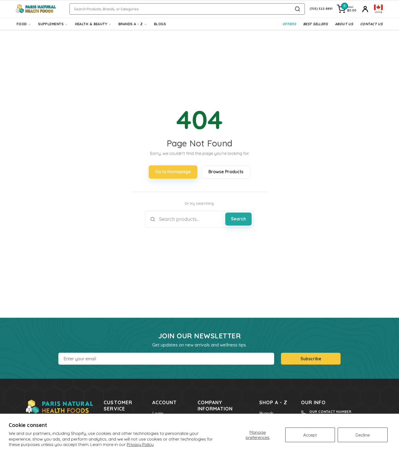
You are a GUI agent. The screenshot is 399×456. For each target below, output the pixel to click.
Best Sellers (315, 24)
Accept (310, 435)
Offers (289, 24)
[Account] (365, 9)
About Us (344, 24)
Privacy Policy (140, 444)
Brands (266, 413)
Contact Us (371, 24)
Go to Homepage (173, 171)
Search (238, 218)
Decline (363, 435)
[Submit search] (297, 9)
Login (157, 413)
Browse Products (225, 171)
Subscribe (310, 358)
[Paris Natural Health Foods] (36, 9)
